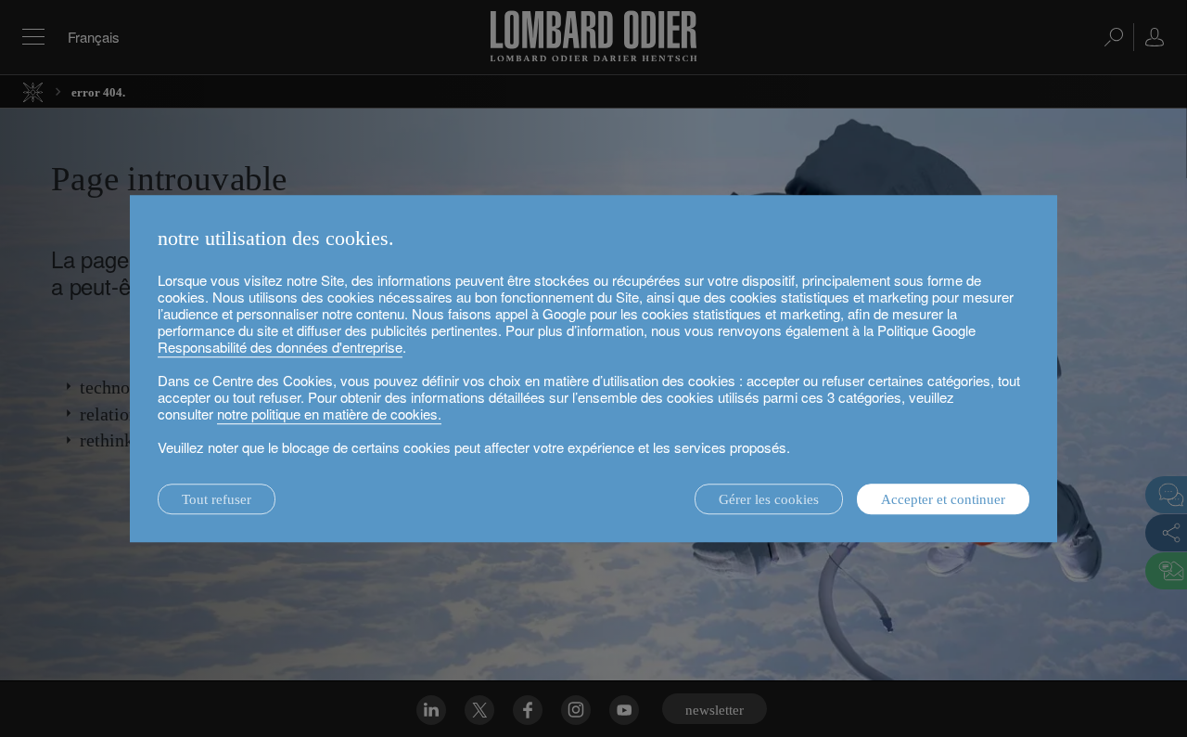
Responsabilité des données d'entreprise (280, 346)
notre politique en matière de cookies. (329, 413)
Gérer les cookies (769, 499)
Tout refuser (216, 499)
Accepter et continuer (943, 499)
